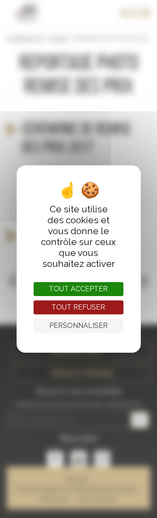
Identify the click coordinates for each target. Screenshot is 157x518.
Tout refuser (78, 307)
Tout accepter (78, 289)
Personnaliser (78, 325)
